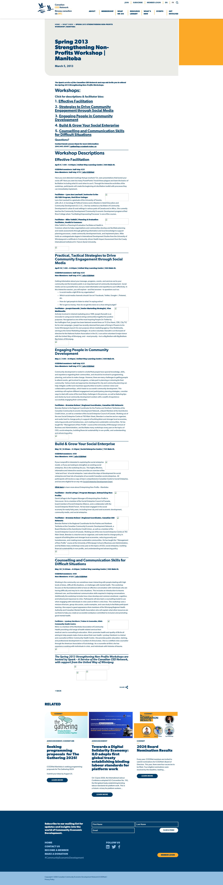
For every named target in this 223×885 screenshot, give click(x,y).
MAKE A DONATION (56, 854)
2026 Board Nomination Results (154, 749)
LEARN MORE (57, 780)
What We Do (120, 12)
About (92, 11)
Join (127, 3)
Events (159, 11)
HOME (48, 843)
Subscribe (138, 3)
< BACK (58, 691)
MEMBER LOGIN (154, 3)
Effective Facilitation (76, 101)
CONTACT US (52, 846)
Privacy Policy (49, 879)
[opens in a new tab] (111, 725)
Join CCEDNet (88, 172)
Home (57, 24)
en (166, 3)
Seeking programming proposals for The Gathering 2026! (63, 752)
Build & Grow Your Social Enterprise (89, 125)
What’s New (147, 12)
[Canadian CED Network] (55, 14)
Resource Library (135, 12)
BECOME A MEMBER (57, 850)
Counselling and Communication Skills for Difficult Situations (89, 133)
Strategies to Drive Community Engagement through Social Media (84, 109)
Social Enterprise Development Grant (97, 482)
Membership (107, 11)
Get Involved (173, 12)
